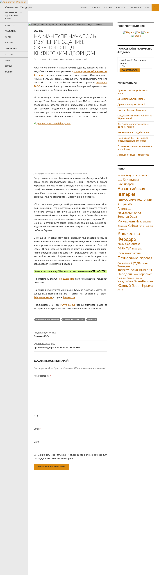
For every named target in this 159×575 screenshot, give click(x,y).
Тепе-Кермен (124, 266)
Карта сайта (135, 7)
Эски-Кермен (143, 281)
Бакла (120, 180)
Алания (121, 175)
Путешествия (11, 49)
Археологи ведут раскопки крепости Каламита (57, 346)
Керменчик (122, 229)
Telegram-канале (43, 297)
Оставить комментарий (74, 60)
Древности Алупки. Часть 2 (131, 99)
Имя (37, 415)
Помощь (96, 7)
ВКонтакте (69, 297)
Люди (7, 60)
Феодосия (125, 274)
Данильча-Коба (45, 335)
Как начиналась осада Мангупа (133, 132)
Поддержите (66, 279)
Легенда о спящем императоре (133, 155)
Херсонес (145, 274)
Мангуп (92, 320)
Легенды (9, 54)
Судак (135, 263)
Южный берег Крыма (135, 286)
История (9, 43)
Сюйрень (144, 263)
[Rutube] (136, 36)
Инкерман (126, 221)
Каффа (132, 225)
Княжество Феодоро (18, 7)
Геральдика (10, 31)
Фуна (135, 275)
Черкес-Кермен (126, 278)
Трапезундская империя (135, 270)
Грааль (128, 209)
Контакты (120, 7)
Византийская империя (47, 320)
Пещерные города (135, 258)
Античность (144, 176)
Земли (8, 37)
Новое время (137, 249)
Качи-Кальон (146, 226)
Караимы (122, 226)
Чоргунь (139, 278)
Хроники (38, 31)
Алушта (131, 175)
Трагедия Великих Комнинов (132, 110)
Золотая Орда (127, 216)
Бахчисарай (126, 184)
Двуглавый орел (129, 213)
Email (37, 429)
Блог (147, 7)
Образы (8, 66)
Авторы (108, 7)
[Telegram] (128, 33)
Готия (122, 208)
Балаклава (131, 179)
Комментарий (42, 376)
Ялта (120, 290)
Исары (140, 221)
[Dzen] (145, 33)
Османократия (129, 253)
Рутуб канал (67, 305)
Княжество (10, 25)
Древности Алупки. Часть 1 (131, 105)
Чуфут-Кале (125, 281)
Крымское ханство (129, 244)
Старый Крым (124, 263)
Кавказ (148, 222)
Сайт (36, 442)
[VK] (138, 33)
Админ (54, 60)
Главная (83, 7)
